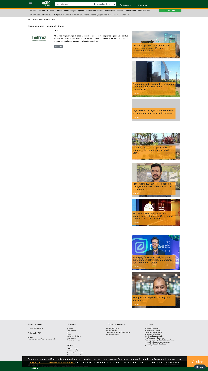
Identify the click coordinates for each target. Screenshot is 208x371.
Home (29, 19)
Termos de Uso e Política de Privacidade (52, 362)
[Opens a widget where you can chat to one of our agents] (200, 367)
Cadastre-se (127, 5)
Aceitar (197, 362)
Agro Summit (170, 10)
